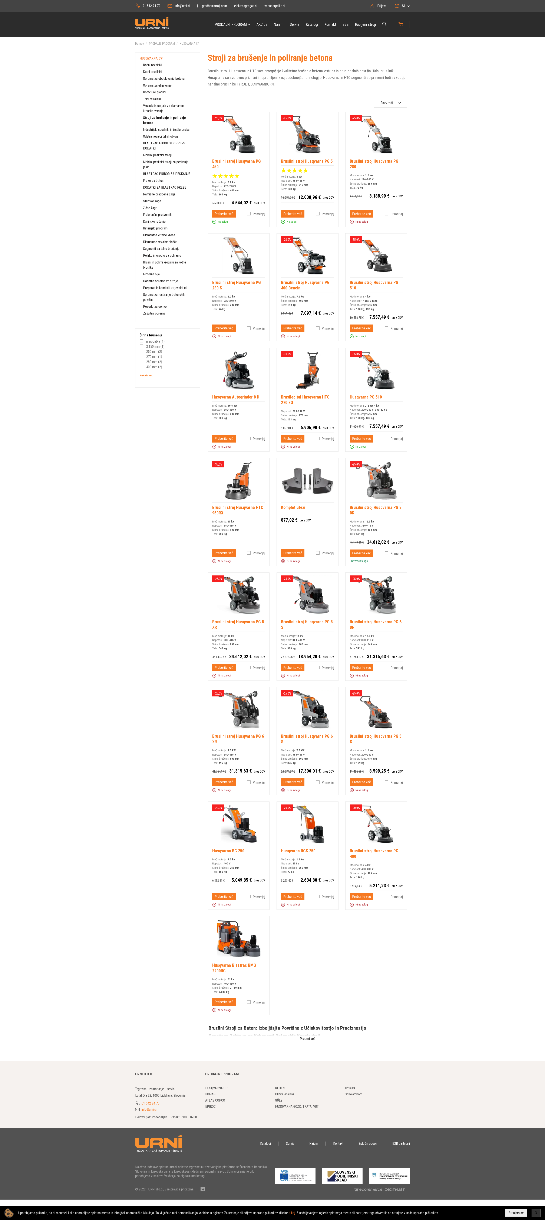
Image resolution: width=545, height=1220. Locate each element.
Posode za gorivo (155, 307)
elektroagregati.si (245, 6)
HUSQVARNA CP (189, 43)
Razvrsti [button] (386, 103)
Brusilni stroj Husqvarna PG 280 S (236, 285)
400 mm (153, 367)
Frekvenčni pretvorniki (157, 215)
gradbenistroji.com (214, 6)
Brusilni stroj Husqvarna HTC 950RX (237, 510)
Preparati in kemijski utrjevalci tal (165, 288)
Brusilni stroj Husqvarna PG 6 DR (376, 624)
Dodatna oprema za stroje (160, 281)
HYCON (350, 1088)
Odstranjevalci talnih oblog (160, 136)
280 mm (153, 362)
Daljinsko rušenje (154, 221)
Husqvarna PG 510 (366, 397)
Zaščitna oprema (154, 313)
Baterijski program (155, 228)
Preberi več (307, 1039)
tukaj (292, 1213)
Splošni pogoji (368, 1144)
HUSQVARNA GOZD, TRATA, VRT (297, 1107)
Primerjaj (259, 214)
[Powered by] (369, 1189)
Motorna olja (151, 274)
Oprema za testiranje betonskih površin (164, 297)
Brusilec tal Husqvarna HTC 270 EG (305, 399)
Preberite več (224, 214)
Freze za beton (153, 181)
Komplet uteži (293, 507)
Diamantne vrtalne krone (159, 235)
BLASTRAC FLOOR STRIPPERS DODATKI (164, 145)
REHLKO (280, 1088)
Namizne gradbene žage (159, 194)
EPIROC (210, 1107)
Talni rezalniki (152, 99)
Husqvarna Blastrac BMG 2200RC (234, 968)
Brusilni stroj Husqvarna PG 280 (374, 164)
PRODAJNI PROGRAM (231, 24)
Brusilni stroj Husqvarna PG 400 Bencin (305, 285)
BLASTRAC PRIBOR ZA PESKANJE (166, 174)
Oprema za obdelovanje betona (164, 79)
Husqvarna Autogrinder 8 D (235, 397)
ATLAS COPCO (215, 1100)
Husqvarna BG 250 (228, 850)
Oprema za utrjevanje (157, 85)
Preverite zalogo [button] (359, 560)
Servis (295, 24)
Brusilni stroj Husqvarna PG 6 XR (238, 739)
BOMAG (210, 1094)
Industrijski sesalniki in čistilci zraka (166, 130)
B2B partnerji (401, 1144)
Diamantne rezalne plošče (160, 242)
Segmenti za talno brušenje (161, 249)
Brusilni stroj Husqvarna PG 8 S (307, 624)
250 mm (153, 352)
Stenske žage (152, 201)
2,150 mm (154, 347)
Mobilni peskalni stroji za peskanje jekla (165, 164)
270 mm (153, 357)
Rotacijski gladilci (154, 92)
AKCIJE (262, 24)
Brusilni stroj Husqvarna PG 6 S (307, 739)
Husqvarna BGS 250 (298, 850)
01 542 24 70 (151, 6)
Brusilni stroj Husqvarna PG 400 (374, 853)
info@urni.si (182, 6)
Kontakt (330, 24)
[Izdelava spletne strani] (395, 1189)
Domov (139, 43)
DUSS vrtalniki (284, 1094)
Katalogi (312, 24)
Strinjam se (516, 1213)
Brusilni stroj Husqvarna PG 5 (307, 161)
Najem (278, 24)
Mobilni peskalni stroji (157, 155)
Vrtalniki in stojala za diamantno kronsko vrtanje (164, 108)
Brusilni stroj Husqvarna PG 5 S (376, 739)
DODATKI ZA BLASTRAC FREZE (164, 187)
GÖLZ (279, 1100)
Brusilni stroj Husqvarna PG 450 (236, 164)
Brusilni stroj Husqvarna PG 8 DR (376, 510)
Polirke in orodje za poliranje (162, 255)
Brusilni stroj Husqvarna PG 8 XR (238, 624)
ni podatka (155, 341)
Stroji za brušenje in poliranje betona (164, 120)
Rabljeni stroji (365, 24)
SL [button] (404, 6)
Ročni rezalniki (152, 65)
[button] (214, 221)
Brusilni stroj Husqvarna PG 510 (374, 285)
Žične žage (150, 208)
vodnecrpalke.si (274, 6)
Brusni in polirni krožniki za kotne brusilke (164, 264)
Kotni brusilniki (152, 72)
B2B (346, 24)
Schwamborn (353, 1094)
